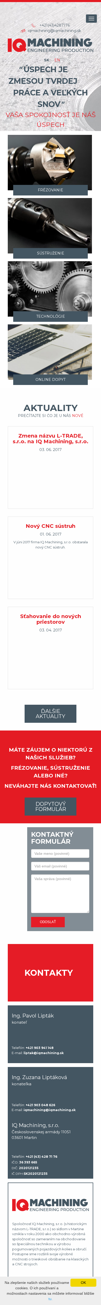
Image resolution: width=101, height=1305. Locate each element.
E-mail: (38, 1053)
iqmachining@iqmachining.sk (54, 30)
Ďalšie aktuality (50, 713)
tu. (50, 1299)
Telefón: (33, 1048)
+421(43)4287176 (54, 25)
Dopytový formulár (50, 806)
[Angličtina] (57, 60)
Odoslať (48, 922)
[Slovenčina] (46, 60)
